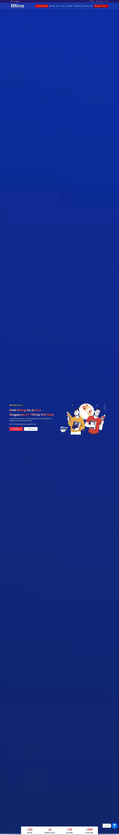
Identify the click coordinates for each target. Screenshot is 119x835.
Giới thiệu (91, 1)
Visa (57, 6)
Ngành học (77, 6)
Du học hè (85, 6)
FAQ (91, 6)
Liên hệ (106, 1)
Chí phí (62, 6)
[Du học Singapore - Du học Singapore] (17, 6)
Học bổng (69, 6)
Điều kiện (51, 6)
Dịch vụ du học (99, 1)
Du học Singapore (41, 6)
